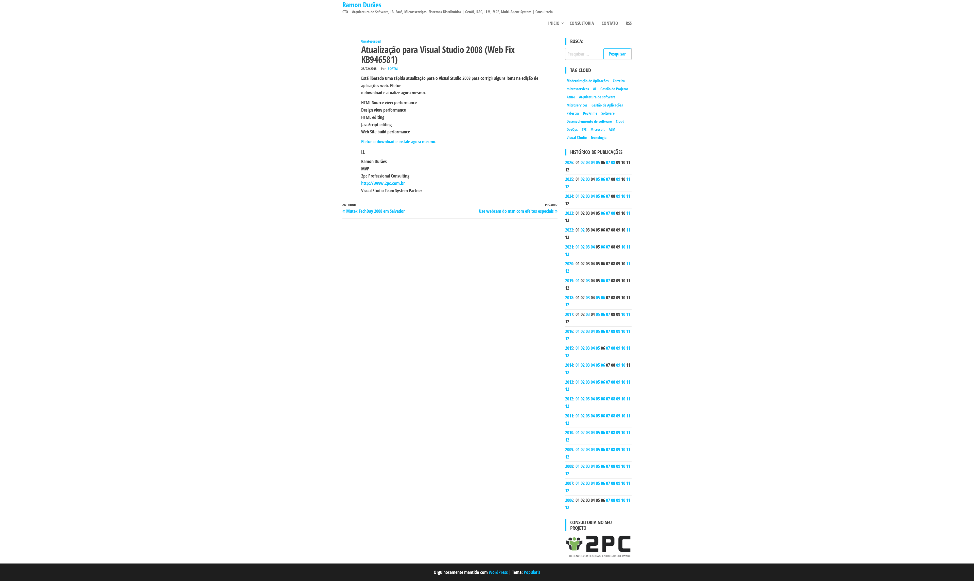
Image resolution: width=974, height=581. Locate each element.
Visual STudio (577, 137)
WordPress (498, 572)
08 (613, 162)
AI (594, 88)
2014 (569, 365)
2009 (569, 449)
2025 (569, 179)
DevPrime (590, 113)
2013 (569, 382)
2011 (569, 416)
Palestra (573, 113)
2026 (569, 162)
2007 (569, 483)
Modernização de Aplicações (588, 80)
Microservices (577, 105)
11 (628, 179)
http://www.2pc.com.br (383, 183)
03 (588, 162)
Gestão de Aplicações (607, 105)
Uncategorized (371, 41)
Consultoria (582, 23)
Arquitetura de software (597, 96)
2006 (569, 500)
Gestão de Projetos (614, 88)
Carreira (619, 80)
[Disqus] (450, 285)
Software (608, 113)
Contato (610, 23)
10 (623, 196)
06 (603, 179)
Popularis (532, 572)
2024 (569, 196)
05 (598, 162)
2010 (569, 432)
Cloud (620, 121)
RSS (629, 23)
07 (608, 162)
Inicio (554, 23)
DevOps (572, 129)
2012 (569, 399)
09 (618, 179)
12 (567, 186)
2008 (569, 466)
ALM (612, 129)
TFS (584, 129)
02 (583, 162)
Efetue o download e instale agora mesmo (398, 141)
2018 (569, 297)
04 (593, 162)
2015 (569, 348)
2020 (569, 263)
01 (578, 196)
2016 (569, 331)
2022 (569, 230)
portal (393, 68)
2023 (569, 213)
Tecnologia (598, 137)
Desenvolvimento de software (589, 121)
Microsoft (597, 129)
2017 (569, 314)
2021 (569, 247)
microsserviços (578, 88)
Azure (571, 96)
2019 (569, 280)
